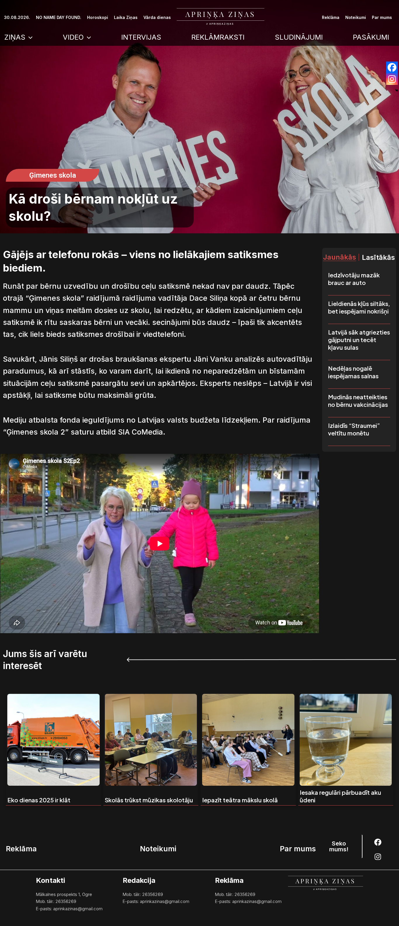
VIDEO (73, 37)
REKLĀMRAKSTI (217, 37)
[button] (52, 175)
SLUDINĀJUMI (299, 37)
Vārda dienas (157, 17)
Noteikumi (355, 17)
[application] (28, 37)
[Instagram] (392, 79)
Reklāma (330, 17)
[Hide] (396, 90)
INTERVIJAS (141, 37)
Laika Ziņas (126, 17)
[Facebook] (392, 67)
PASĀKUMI (371, 37)
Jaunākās (339, 257)
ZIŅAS (14, 37)
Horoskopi (97, 17)
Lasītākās (378, 257)
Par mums (382, 17)
